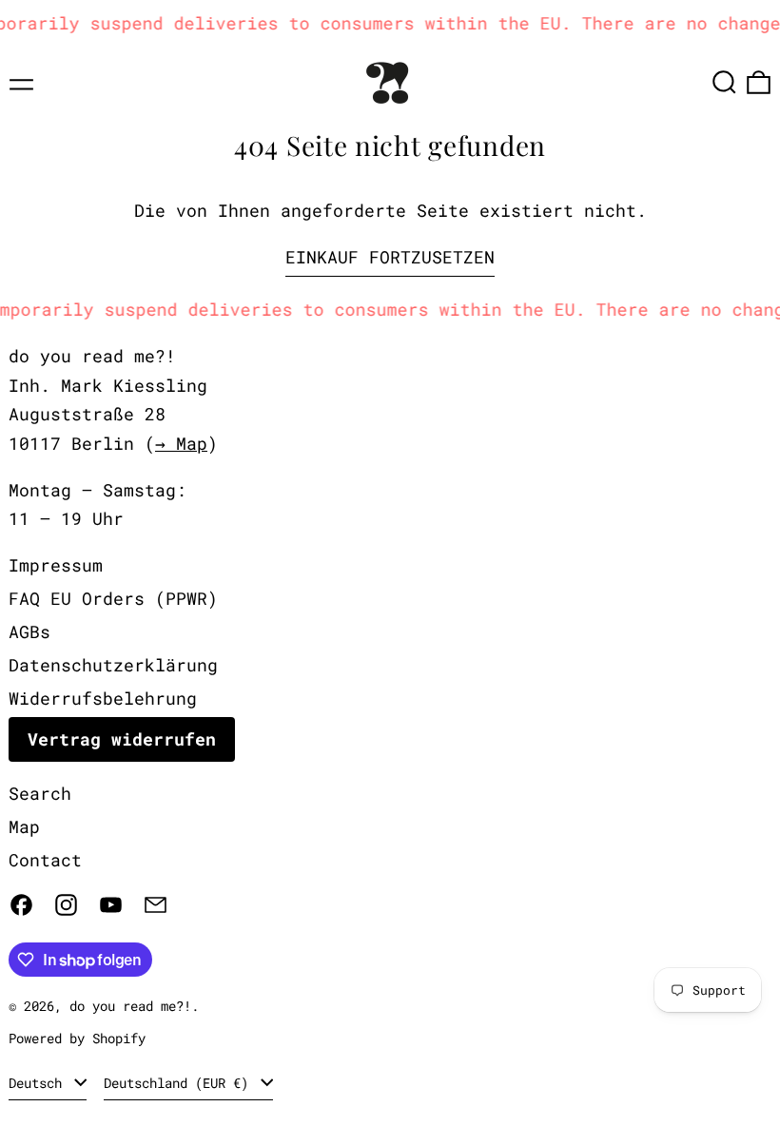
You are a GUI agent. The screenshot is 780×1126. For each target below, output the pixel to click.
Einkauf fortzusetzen (390, 256)
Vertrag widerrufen (122, 739)
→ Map (181, 443)
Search (40, 793)
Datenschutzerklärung (113, 664)
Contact (45, 859)
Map (24, 826)
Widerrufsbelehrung (103, 698)
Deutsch (39, 1083)
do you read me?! (130, 1006)
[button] (724, 82)
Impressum (56, 564)
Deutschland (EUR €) (180, 1083)
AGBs (29, 631)
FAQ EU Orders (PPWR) (113, 598)
